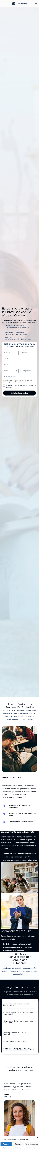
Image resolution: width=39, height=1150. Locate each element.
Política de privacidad (21, 1148)
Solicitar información (19, 393)
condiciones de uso (22, 382)
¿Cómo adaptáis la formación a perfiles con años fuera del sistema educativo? (18, 1049)
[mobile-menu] (35, 3)
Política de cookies (8, 1148)
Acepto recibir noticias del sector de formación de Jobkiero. (21, 386)
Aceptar (6, 1144)
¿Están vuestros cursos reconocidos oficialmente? (17, 1005)
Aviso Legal (32, 1148)
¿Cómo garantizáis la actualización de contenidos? (18, 1022)
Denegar (18, 1144)
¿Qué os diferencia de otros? (14, 1041)
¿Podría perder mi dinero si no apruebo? (15, 1033)
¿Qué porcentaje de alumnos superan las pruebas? (18, 1013)
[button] (37, 1138)
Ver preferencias (31, 1144)
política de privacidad (9, 382)
